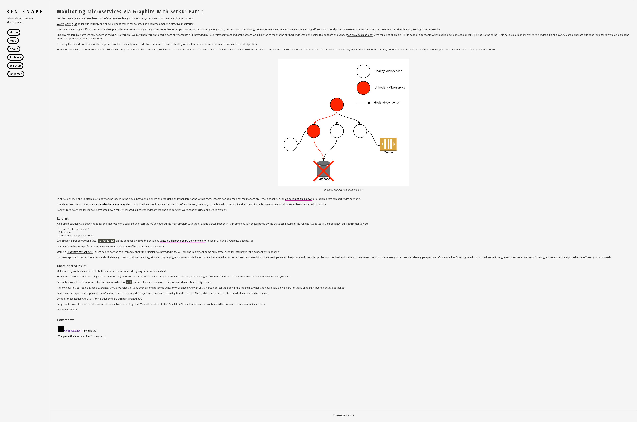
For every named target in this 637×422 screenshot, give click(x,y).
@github (15, 65)
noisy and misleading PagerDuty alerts (111, 204)
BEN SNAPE (25, 11)
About (14, 49)
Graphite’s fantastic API (80, 251)
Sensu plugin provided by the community (183, 240)
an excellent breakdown (298, 198)
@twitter (16, 74)
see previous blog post (360, 34)
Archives (15, 57)
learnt (68, 23)
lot (75, 23)
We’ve (60, 23)
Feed (13, 40)
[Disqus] (344, 366)
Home (14, 32)
